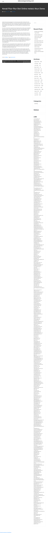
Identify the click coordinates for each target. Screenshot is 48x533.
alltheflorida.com (36, 491)
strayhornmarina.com (37, 297)
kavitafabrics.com (36, 365)
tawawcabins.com (36, 211)
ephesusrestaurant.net (37, 471)
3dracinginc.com (36, 285)
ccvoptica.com (36, 450)
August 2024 (36, 91)
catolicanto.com (36, 255)
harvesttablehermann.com (38, 188)
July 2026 (36, 63)
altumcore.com (36, 392)
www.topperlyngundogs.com (38, 422)
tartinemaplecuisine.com (38, 333)
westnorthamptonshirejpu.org (38, 172)
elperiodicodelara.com (37, 120)
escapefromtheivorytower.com (39, 195)
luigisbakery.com (36, 452)
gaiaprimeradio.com (37, 338)
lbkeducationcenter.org (37, 256)
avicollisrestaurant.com (37, 375)
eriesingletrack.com (37, 221)
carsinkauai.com (36, 493)
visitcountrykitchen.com (37, 345)
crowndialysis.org (36, 243)
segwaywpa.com (36, 398)
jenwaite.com (36, 501)
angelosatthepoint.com (37, 381)
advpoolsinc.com (36, 380)
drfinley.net (35, 504)
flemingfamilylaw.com (37, 505)
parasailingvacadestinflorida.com (39, 495)
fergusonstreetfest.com (37, 488)
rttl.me (35, 516)
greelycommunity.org (37, 312)
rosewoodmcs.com (37, 458)
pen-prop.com (36, 418)
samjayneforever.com (37, 489)
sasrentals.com (36, 235)
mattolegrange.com (37, 342)
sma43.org (35, 445)
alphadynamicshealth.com (38, 497)
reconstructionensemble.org (38, 364)
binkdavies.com (36, 302)
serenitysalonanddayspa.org (38, 127)
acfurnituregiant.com (37, 129)
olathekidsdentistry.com (37, 225)
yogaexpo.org (36, 261)
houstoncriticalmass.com (38, 286)
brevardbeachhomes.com (38, 194)
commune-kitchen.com (37, 305)
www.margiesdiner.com (37, 438)
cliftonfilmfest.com (37, 202)
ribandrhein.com (36, 253)
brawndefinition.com (37, 299)
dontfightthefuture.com (37, 199)
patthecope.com (36, 388)
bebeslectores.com (37, 182)
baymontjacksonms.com (38, 352)
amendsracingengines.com (38, 429)
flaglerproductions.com (37, 298)
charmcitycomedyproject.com (38, 321)
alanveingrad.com (36, 347)
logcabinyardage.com (37, 407)
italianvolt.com (36, 214)
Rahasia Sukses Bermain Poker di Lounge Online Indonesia (23, 61)
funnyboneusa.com (37, 362)
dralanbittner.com (36, 217)
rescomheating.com (37, 517)
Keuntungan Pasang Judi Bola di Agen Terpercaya (38, 41)
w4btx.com (35, 230)
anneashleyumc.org (37, 432)
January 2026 (36, 70)
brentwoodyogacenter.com (38, 447)
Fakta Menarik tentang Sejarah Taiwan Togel (9, 61)
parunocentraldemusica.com (38, 478)
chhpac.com (36, 513)
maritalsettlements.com (37, 350)
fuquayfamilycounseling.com (38, 509)
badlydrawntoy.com (37, 411)
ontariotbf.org (36, 146)
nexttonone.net (36, 414)
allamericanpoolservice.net (38, 245)
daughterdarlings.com (37, 124)
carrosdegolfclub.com (37, 189)
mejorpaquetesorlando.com (38, 227)
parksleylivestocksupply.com (38, 264)
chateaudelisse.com (37, 168)
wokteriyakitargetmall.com (38, 240)
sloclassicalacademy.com (38, 294)
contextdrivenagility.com (38, 323)
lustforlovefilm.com (37, 307)
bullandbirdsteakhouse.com (38, 441)
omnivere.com (36, 131)
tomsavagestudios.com (37, 247)
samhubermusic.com (37, 522)
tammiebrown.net (36, 339)
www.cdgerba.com (37, 477)
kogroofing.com (36, 161)
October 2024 (36, 87)
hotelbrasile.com (36, 173)
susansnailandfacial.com (38, 417)
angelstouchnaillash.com (38, 231)
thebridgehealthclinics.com (38, 401)
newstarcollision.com (37, 234)
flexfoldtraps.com (36, 428)
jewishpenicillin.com (37, 246)
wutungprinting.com (37, 349)
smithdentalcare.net (37, 520)
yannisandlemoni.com (37, 218)
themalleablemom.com (37, 329)
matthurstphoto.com (37, 490)
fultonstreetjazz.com (37, 174)
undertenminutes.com (37, 130)
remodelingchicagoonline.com (39, 446)
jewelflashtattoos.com (37, 152)
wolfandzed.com (36, 454)
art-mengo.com (36, 337)
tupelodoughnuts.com (37, 224)
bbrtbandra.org (36, 154)
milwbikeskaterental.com (38, 351)
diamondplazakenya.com (38, 482)
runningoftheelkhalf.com (38, 423)
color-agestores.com (37, 266)
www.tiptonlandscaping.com (38, 448)
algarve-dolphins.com (37, 346)
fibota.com (35, 476)
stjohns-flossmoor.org (37, 361)
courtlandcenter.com (37, 373)
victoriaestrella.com (37, 371)
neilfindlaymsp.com (37, 374)
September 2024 (37, 89)
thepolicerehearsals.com (38, 289)
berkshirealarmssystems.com (38, 215)
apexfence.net (36, 523)
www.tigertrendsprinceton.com (39, 419)
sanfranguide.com (37, 283)
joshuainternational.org (37, 416)
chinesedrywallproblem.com (38, 359)
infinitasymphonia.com (37, 309)
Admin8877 (13, 11)
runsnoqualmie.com (37, 436)
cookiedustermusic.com (37, 363)
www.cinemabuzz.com (37, 456)
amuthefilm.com (36, 306)
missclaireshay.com (37, 118)
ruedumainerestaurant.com (38, 313)
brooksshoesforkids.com (38, 395)
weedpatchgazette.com (37, 219)
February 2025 (37, 80)
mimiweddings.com (37, 518)
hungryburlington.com (37, 331)
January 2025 (36, 81)
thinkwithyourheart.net (37, 205)
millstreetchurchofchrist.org (38, 494)
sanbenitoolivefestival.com (38, 277)
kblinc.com (35, 220)
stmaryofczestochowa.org (38, 326)
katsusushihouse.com (37, 311)
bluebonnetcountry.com (37, 155)
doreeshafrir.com (36, 320)
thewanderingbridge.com (38, 328)
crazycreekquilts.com (37, 301)
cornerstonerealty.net (37, 460)
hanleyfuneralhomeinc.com (38, 226)
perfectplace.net (36, 258)
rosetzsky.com (36, 315)
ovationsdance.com (37, 252)
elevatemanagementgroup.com (39, 502)
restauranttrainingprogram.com (39, 244)
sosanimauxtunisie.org (37, 160)
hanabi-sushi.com (36, 453)
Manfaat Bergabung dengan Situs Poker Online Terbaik (37, 45)
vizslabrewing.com (37, 216)
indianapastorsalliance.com (38, 382)
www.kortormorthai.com (38, 430)
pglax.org (35, 354)
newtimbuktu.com (37, 133)
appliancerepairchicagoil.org (38, 145)
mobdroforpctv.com (37, 275)
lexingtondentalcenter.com (38, 241)
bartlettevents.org (36, 175)
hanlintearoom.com (37, 499)
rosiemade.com (36, 223)
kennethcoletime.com (37, 330)
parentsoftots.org (36, 404)
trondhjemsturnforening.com (38, 481)
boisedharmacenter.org (37, 265)
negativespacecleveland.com (38, 355)
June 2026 (36, 65)
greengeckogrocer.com (37, 238)
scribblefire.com (36, 260)
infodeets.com (36, 125)
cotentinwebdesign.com (37, 179)
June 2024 (36, 94)
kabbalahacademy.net (37, 232)
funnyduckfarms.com (37, 500)
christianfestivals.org (37, 344)
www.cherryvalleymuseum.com (39, 178)
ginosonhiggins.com (37, 348)
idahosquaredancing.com (38, 210)
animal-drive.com (36, 393)
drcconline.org (36, 376)
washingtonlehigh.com (37, 451)
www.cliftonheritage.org (37, 444)
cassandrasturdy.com (37, 276)
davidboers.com (36, 408)
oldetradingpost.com (37, 180)
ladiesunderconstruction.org (38, 181)
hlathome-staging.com (37, 239)
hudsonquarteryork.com (38, 475)
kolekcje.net (36, 254)
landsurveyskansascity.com (38, 433)
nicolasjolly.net (36, 308)
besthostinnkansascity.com (38, 519)
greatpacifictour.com (37, 370)
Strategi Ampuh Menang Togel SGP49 (38, 32)
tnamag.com (36, 394)
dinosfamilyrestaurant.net (38, 184)
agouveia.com (36, 510)
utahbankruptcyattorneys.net (38, 206)
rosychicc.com (36, 269)
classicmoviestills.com (37, 278)
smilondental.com (36, 233)
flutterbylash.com (36, 498)
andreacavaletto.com (37, 263)
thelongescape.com (37, 341)
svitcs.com (35, 389)
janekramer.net (36, 334)
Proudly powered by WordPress (5, 532)
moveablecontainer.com (37, 176)
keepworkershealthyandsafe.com (39, 148)
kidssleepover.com (37, 138)
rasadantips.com (36, 132)
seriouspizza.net (36, 390)
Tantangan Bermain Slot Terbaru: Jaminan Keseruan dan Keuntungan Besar (39, 50)
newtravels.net (36, 139)
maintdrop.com (36, 158)
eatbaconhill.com (36, 135)
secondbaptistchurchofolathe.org (39, 511)
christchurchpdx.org (37, 303)
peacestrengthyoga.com (37, 425)
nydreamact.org (36, 150)
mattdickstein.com (37, 410)
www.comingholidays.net (38, 282)
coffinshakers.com (37, 325)
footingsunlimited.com (37, 435)
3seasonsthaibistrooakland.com (39, 259)
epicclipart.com (36, 156)
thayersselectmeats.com (37, 396)
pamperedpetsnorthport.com (38, 222)
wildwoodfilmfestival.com (38, 171)
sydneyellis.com (36, 242)
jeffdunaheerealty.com (37, 424)
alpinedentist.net (36, 162)
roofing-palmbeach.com (37, 198)
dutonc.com (36, 340)
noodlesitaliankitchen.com (38, 149)
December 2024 (37, 83)
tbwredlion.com (36, 483)
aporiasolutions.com (37, 397)
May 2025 (36, 74)
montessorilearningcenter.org (38, 487)
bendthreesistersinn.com (38, 360)
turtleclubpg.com (36, 369)
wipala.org (35, 267)
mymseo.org (36, 512)
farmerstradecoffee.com (37, 406)
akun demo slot (13, 57)
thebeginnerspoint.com (37, 281)
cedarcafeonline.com (37, 128)
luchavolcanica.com (37, 366)
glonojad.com (36, 316)
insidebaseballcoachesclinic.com (39, 492)
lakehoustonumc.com (37, 412)
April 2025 (36, 76)
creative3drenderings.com (38, 405)
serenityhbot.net (36, 415)
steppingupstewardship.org (38, 449)
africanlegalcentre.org (37, 310)
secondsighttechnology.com (38, 236)
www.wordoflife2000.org (38, 209)
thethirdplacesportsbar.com (38, 470)
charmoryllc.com (36, 284)
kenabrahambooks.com (37, 304)
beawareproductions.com (38, 322)
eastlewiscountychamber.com (38, 291)
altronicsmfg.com (36, 134)
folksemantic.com (36, 212)
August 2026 (36, 61)
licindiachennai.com (37, 123)
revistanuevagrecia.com (37, 317)
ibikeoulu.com (36, 324)
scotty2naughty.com (37, 319)
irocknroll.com (36, 208)
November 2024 (37, 85)
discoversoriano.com (37, 280)
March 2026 (36, 67)
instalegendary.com (37, 147)
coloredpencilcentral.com (38, 201)
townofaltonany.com (37, 353)
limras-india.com (36, 119)
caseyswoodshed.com (37, 384)
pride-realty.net (36, 496)
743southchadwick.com (37, 196)
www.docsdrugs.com (37, 437)
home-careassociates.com (38, 262)
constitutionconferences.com (38, 387)
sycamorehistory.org (37, 459)
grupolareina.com (36, 177)
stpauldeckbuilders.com (37, 434)
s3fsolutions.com (36, 193)
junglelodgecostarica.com (38, 343)
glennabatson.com (37, 296)
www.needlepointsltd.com (38, 440)
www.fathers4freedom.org (38, 420)
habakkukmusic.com (37, 413)
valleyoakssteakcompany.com (38, 383)
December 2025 (37, 72)
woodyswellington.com (37, 472)
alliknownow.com (36, 290)
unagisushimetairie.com (37, 151)
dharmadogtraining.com (38, 514)
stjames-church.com (37, 318)
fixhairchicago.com (37, 385)
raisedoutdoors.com (37, 204)
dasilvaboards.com (37, 295)
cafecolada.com (36, 279)
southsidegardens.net (37, 467)
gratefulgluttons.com (37, 274)
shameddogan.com (37, 403)
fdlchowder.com (36, 439)
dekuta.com (35, 455)
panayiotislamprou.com (37, 166)
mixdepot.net (36, 457)
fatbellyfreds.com (36, 473)
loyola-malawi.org (37, 268)
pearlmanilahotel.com (37, 157)
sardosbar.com (36, 213)
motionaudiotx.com (37, 515)
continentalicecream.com (38, 300)
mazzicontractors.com (37, 469)
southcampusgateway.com (38, 167)
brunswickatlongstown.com (38, 332)
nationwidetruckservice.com (38, 368)
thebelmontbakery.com (37, 141)
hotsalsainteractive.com (37, 126)
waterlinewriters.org (37, 402)
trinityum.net (36, 468)
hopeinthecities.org (37, 273)
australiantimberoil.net (37, 183)
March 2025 (36, 78)
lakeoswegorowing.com (37, 508)
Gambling (6, 57)
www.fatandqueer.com (37, 431)
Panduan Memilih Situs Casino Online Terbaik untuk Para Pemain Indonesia (38, 36)
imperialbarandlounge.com (38, 203)
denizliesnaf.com (36, 386)
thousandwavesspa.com (37, 372)
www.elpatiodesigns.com (38, 474)
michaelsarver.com (37, 237)
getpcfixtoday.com (37, 153)
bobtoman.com (36, 159)
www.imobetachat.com (37, 409)
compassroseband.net (37, 391)
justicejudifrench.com (37, 327)
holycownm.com (36, 367)
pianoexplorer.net (36, 466)
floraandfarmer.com (37, 192)
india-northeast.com (37, 197)
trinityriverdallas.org (37, 257)
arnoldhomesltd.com (37, 200)
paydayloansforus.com (37, 140)
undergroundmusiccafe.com (38, 521)
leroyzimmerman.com (37, 503)
